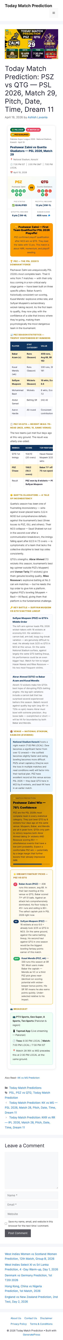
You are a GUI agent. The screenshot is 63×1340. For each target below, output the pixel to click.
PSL (11, 1092)
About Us (16, 1318)
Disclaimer (46, 1318)
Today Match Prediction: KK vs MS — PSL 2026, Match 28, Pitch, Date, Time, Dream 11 (31, 1107)
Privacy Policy (19, 1323)
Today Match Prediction (28, 5)
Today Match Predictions (25, 1087)
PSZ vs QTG (24, 1092)
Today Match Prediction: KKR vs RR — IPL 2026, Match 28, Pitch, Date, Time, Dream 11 (30, 1122)
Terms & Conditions (41, 1323)
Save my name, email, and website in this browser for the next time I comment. (30, 1223)
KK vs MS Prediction (28, 1077)
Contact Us (30, 1318)
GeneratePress (31, 1334)
